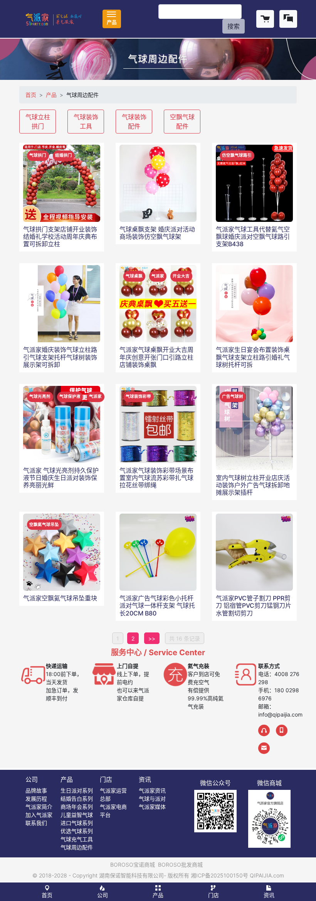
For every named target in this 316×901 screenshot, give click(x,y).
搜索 (233, 26)
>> (151, 638)
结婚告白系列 (77, 798)
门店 (106, 779)
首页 (30, 94)
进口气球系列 (77, 823)
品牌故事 (36, 790)
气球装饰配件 (134, 121)
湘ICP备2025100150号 (219, 875)
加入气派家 (38, 814)
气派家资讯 (152, 790)
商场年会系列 (77, 806)
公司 (31, 779)
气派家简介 (38, 806)
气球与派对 (152, 798)
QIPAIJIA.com (267, 875)
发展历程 (36, 798)
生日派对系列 (77, 790)
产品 (51, 94)
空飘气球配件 (182, 121)
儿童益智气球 (77, 814)
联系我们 (36, 823)
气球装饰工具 (86, 121)
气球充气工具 (77, 839)
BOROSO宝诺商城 (132, 864)
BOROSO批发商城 (180, 864)
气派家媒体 (152, 806)
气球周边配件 (77, 847)
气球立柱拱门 (37, 121)
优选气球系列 (77, 831)
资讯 (145, 779)
